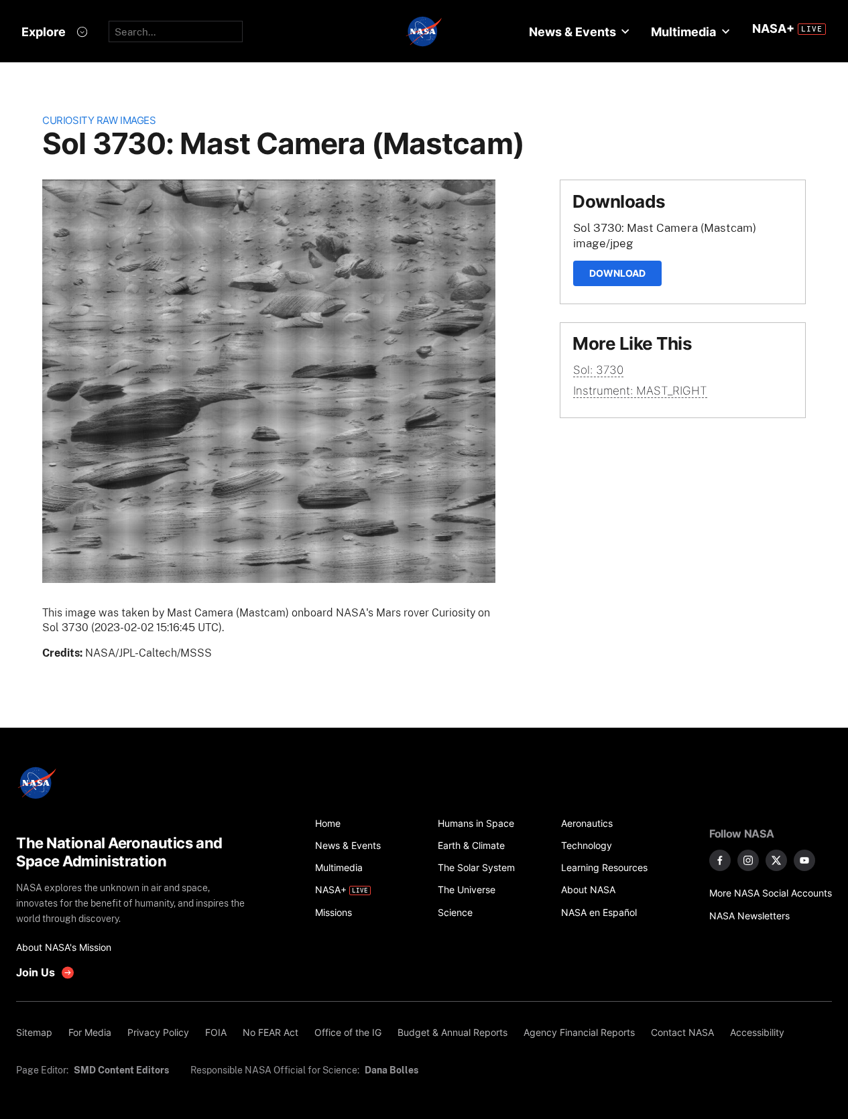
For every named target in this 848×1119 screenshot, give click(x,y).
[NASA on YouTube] (804, 860)
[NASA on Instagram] (748, 860)
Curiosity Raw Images (99, 120)
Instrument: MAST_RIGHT (640, 390)
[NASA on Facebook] (720, 860)
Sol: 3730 (598, 370)
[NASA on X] (776, 860)
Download (617, 273)
